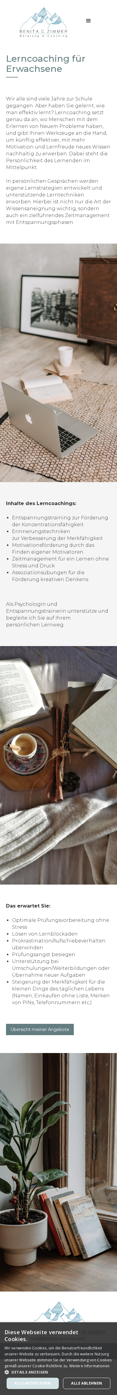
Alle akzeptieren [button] (32, 1383)
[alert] (58, 1358)
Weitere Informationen (89, 1365)
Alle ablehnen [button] (86, 1383)
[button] (89, 21)
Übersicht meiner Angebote (39, 1029)
